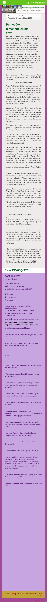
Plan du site (20, 594)
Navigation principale (4, 2)
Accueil (10, 16)
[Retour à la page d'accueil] (23, 9)
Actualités (10, 300)
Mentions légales (31, 594)
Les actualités (19, 16)
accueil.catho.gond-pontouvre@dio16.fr (18, 289)
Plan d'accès (11, 297)
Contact (10, 294)
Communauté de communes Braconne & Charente (35, 2)
